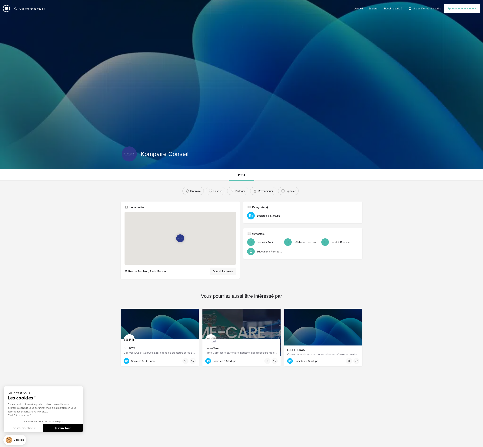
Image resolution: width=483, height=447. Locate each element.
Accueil (358, 8)
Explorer (373, 8)
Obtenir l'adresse (223, 271)
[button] (14, 440)
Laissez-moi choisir (23, 428)
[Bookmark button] (193, 361)
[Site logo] (7, 8)
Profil (241, 174)
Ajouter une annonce (464, 8)
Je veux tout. (63, 428)
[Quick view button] (185, 361)
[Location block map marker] (180, 238)
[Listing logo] (129, 154)
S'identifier (419, 8)
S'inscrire (435, 8)
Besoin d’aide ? (393, 8)
